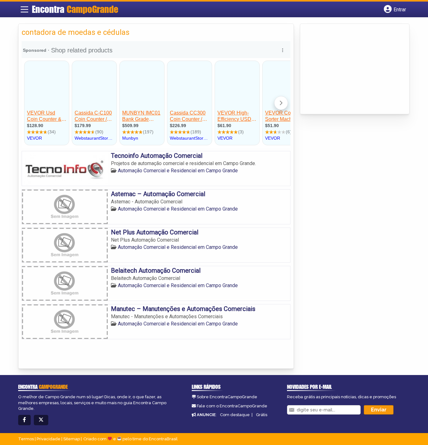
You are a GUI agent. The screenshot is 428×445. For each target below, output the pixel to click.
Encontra (75, 9)
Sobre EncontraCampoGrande (227, 396)
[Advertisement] (350, 69)
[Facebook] (24, 420)
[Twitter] (41, 420)
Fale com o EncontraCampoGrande (232, 406)
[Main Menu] (24, 9)
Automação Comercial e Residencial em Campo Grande (178, 171)
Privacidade (48, 439)
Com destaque (235, 414)
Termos (26, 439)
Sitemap (71, 439)
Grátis (261, 414)
